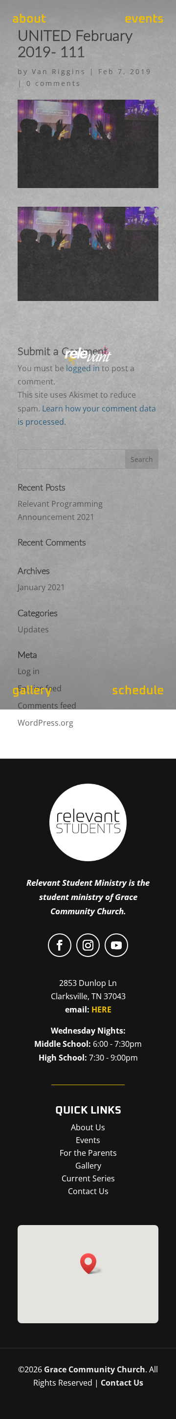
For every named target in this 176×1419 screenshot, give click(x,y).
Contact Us (122, 1382)
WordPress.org (45, 722)
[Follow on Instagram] (88, 945)
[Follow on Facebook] (59, 945)
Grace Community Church (94, 1369)
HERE (101, 1009)
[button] (91, 1263)
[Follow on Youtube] (116, 945)
